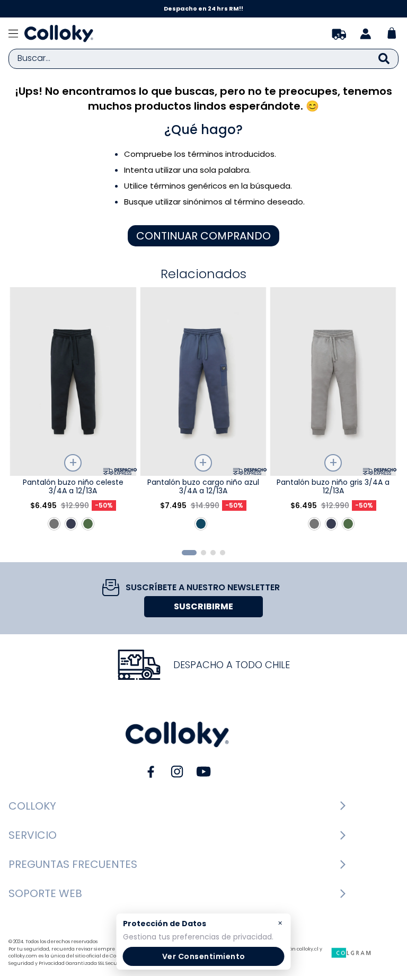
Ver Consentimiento (203, 956)
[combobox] (203, 59)
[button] (189, 552)
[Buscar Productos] (384, 58)
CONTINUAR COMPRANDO (203, 235)
